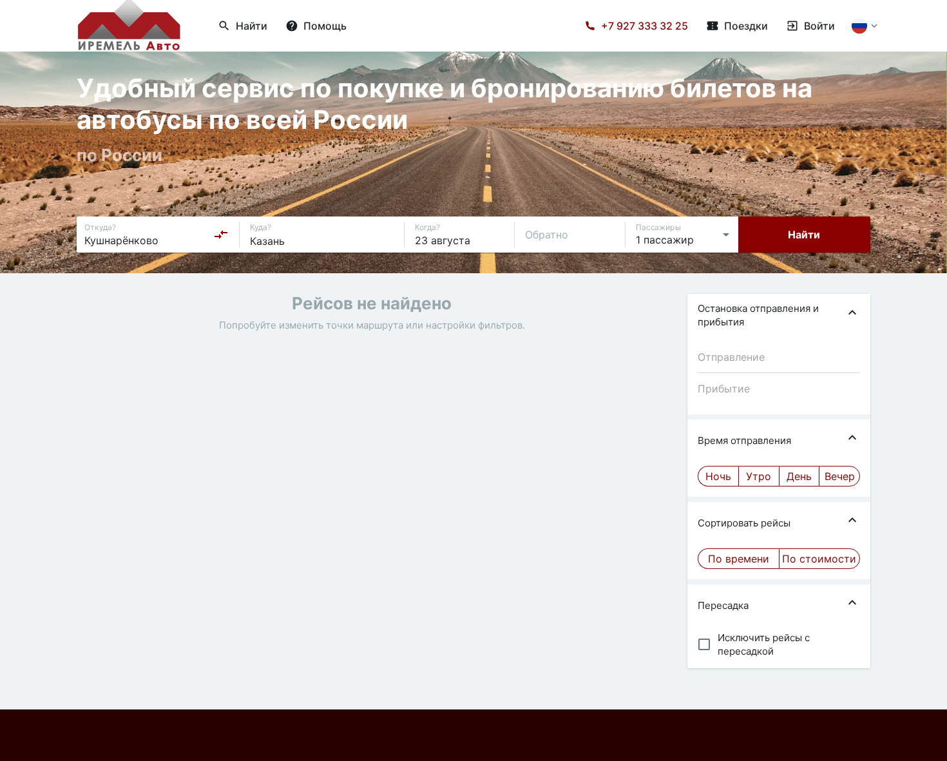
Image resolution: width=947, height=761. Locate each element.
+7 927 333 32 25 (644, 25)
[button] (778, 315)
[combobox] (156, 235)
